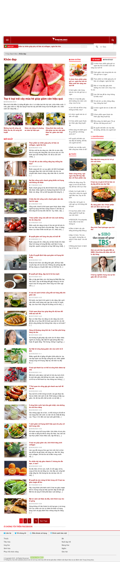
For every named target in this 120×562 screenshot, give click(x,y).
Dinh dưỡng (75, 59)
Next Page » (44, 521)
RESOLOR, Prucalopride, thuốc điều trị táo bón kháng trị (78, 221)
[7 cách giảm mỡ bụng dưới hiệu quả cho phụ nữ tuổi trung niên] (15, 431)
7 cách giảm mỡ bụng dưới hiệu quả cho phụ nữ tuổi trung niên (47, 425)
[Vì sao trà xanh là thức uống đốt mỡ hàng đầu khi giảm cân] (15, 300)
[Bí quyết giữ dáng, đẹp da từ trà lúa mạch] (15, 281)
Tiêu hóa (7, 542)
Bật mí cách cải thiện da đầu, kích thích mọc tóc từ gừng (46, 500)
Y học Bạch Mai (11, 54)
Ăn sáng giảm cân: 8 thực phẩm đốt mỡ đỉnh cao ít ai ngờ (102, 206)
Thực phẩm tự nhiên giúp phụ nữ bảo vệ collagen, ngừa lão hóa (37, 46)
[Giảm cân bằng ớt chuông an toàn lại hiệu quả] (35, 119)
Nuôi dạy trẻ (66, 542)
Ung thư (7, 545)
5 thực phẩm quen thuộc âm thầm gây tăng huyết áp (78, 123)
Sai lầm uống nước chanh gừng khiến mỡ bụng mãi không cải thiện (46, 181)
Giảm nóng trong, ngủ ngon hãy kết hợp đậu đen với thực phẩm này (77, 175)
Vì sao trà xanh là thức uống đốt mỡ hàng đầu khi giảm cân (47, 293)
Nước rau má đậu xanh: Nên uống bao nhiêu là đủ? (78, 148)
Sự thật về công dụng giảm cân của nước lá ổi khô (46, 350)
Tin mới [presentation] (97, 60)
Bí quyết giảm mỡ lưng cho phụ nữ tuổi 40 (44, 236)
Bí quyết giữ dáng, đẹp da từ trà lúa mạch (44, 274)
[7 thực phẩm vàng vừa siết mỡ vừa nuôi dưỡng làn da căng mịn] (15, 225)
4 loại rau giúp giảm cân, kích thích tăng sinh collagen (45, 443)
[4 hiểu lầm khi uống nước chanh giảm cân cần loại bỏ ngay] (15, 206)
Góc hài (65, 551)
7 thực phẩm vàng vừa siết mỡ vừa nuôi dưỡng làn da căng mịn (46, 219)
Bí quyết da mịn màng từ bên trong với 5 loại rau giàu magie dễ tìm (47, 481)
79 (36, 521)
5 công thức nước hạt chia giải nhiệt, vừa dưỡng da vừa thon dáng (47, 406)
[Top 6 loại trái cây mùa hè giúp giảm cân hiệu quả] (35, 79)
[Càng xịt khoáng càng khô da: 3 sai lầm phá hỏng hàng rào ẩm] (15, 337)
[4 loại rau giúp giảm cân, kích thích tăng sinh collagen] (15, 450)
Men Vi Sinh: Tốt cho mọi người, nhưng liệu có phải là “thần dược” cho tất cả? (78, 238)
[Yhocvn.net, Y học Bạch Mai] (60, 39)
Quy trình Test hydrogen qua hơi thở (102, 228)
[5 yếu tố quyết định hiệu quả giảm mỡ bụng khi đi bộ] (15, 262)
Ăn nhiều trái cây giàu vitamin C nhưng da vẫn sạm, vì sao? (46, 462)
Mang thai (65, 545)
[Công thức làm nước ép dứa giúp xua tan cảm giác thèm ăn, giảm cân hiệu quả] (56, 119)
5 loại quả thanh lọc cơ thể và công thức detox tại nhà (47, 368)
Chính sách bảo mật (59, 533)
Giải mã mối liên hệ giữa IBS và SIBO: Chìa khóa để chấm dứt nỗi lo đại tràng (103, 252)
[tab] (96, 59)
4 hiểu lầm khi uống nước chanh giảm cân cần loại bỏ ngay (46, 200)
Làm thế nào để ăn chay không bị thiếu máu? (77, 108)
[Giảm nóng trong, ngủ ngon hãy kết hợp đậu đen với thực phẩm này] (78, 164)
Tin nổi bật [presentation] (108, 60)
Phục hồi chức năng (11, 551)
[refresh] (112, 39)
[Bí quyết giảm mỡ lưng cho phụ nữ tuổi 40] (15, 243)
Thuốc (73, 154)
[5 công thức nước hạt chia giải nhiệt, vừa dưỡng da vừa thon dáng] (15, 412)
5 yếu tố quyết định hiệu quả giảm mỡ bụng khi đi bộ (46, 256)
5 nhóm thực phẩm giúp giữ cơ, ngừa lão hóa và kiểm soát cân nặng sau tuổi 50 (78, 82)
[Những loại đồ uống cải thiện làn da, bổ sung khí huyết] (14, 119)
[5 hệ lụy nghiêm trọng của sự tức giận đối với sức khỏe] (103, 264)
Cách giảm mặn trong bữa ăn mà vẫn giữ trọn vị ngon (77, 92)
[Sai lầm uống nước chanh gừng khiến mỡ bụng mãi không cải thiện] (15, 187)
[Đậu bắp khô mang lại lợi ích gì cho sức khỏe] (103, 148)
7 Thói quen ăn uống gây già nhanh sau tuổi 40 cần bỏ (46, 387)
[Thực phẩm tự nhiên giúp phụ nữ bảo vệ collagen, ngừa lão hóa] (15, 150)
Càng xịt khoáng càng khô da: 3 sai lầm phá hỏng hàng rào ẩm (47, 331)
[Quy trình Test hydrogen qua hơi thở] (103, 216)
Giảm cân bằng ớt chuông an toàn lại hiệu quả (34, 129)
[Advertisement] (60, 18)
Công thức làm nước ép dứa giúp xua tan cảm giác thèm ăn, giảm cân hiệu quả (55, 131)
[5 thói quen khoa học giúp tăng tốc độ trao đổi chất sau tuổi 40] (15, 318)
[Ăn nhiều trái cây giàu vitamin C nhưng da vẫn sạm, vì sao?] (15, 468)
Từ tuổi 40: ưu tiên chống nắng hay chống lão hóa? (45, 162)
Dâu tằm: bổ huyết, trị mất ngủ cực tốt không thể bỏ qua (78, 204)
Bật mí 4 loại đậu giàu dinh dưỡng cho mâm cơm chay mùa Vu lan (78, 101)
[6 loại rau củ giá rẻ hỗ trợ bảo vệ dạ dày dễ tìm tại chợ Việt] (103, 171)
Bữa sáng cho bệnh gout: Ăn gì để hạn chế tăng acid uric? (78, 132)
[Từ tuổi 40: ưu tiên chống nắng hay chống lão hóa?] (15, 168)
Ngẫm (64, 548)
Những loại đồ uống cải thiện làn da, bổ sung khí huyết (13, 130)
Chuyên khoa (98, 136)
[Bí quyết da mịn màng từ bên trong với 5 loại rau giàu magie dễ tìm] (15, 487)
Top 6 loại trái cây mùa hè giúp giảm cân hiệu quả (33, 98)
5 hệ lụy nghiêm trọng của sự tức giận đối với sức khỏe (103, 276)
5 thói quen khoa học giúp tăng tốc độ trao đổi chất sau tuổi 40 (46, 312)
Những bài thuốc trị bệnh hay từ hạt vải (78, 247)
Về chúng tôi (21, 533)
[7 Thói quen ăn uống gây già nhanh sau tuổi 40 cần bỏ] (15, 393)
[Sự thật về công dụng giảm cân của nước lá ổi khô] (15, 356)
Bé (63, 538)
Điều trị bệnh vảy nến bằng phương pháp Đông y (78, 229)
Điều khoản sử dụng (39, 533)
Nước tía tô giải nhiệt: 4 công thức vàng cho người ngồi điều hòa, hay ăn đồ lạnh (78, 194)
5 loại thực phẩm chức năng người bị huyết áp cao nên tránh (77, 213)
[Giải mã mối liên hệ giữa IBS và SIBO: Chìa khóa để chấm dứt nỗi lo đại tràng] (103, 239)
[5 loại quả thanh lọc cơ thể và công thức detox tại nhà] (15, 375)
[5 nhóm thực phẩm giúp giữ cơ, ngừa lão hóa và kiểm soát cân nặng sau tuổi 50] (78, 70)
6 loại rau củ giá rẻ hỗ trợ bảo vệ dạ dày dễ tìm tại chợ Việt (103, 183)
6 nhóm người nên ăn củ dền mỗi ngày (77, 115)
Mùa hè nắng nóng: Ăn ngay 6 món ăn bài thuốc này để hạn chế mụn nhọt (77, 184)
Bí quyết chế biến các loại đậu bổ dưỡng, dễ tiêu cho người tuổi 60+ (78, 140)
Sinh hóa (7, 548)
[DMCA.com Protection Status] (37, 558)
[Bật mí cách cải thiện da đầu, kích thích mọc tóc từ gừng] (15, 506)
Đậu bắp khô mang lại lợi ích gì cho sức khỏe (102, 160)
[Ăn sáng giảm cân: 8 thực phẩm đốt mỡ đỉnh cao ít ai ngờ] (103, 194)
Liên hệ (8, 533)
